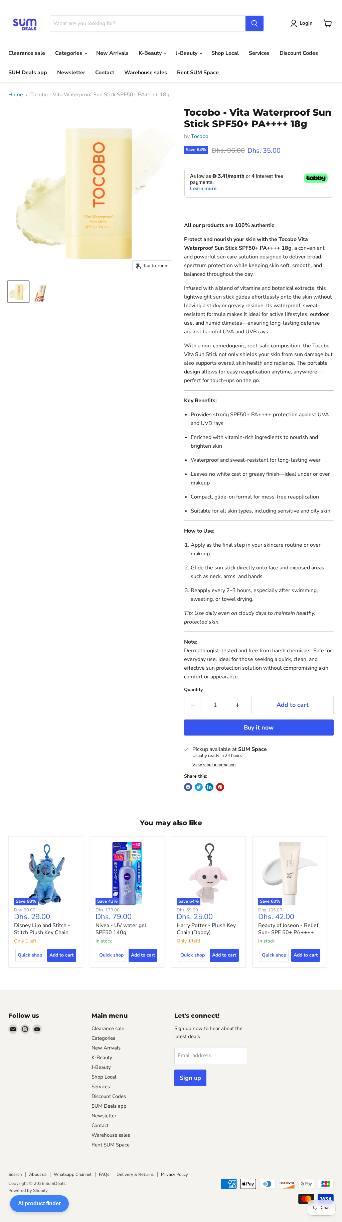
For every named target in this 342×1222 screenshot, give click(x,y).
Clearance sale (26, 53)
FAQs (104, 1175)
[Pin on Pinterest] (220, 787)
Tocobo (199, 136)
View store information (213, 765)
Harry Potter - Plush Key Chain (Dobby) (206, 929)
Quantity (193, 689)
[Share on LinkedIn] (209, 787)
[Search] (254, 23)
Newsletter (71, 72)
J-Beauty (187, 53)
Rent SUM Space (198, 72)
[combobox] (147, 23)
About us (37, 1175)
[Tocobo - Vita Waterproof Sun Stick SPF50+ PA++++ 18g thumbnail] (18, 291)
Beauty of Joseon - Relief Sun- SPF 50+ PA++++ (288, 929)
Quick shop (30, 955)
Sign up (190, 1078)
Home (15, 95)
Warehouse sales (145, 72)
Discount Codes (299, 53)
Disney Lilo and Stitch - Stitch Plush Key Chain (42, 929)
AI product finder (39, 1203)
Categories (69, 53)
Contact (104, 72)
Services (259, 53)
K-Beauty (151, 53)
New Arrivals (112, 53)
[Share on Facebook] (188, 787)
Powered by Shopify (28, 1191)
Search (15, 1175)
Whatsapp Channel (73, 1175)
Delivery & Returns (135, 1175)
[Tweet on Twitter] (199, 787)
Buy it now (259, 728)
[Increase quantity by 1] (237, 705)
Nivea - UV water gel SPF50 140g (121, 929)
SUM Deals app (27, 72)
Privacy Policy (174, 1175)
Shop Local (225, 53)
